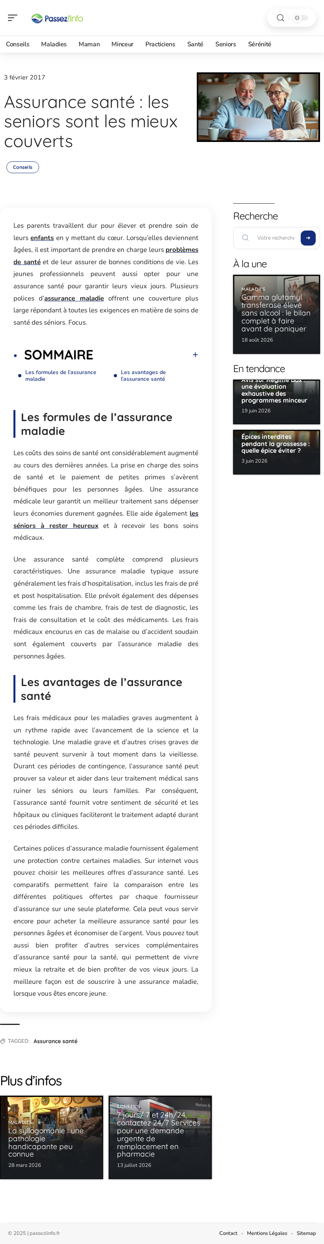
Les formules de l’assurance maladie (60, 376)
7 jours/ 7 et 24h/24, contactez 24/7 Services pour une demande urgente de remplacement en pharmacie (158, 1134)
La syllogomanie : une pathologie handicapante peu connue (46, 1142)
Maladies (20, 1122)
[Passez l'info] (56, 18)
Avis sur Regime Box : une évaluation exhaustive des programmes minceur (274, 390)
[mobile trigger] (14, 18)
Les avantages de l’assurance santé (143, 376)
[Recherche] (280, 18)
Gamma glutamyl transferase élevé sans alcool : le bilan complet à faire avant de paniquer (276, 312)
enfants (42, 237)
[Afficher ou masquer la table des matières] (145, 354)
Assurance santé (55, 1041)
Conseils (22, 167)
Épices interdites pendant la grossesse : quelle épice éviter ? (275, 443)
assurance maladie (74, 298)
